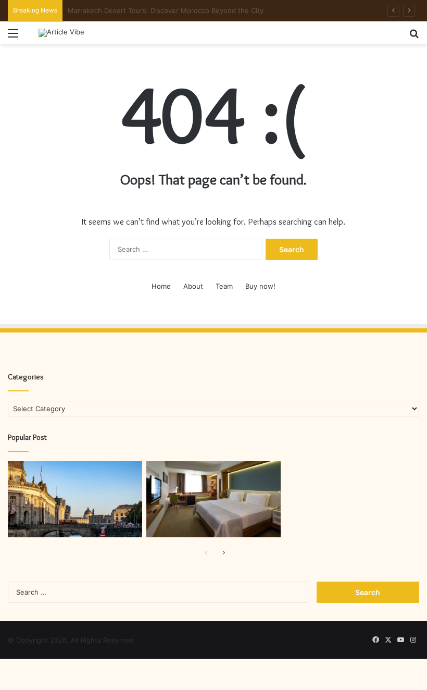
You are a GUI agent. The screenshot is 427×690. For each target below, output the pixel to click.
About (193, 286)
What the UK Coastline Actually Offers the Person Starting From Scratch (185, 10)
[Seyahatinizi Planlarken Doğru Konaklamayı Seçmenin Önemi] (213, 499)
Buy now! (260, 286)
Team (224, 286)
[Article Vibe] (61, 33)
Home (161, 286)
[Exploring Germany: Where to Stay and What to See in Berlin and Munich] (75, 499)
